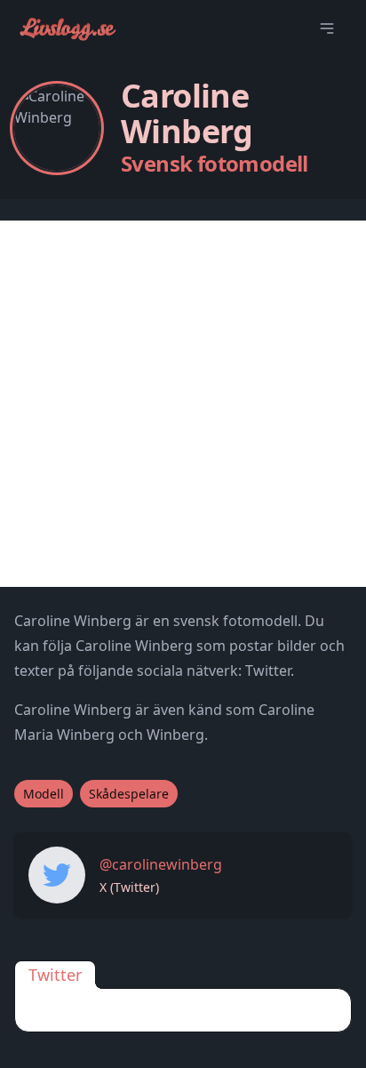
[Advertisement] (183, 404)
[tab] (55, 974)
